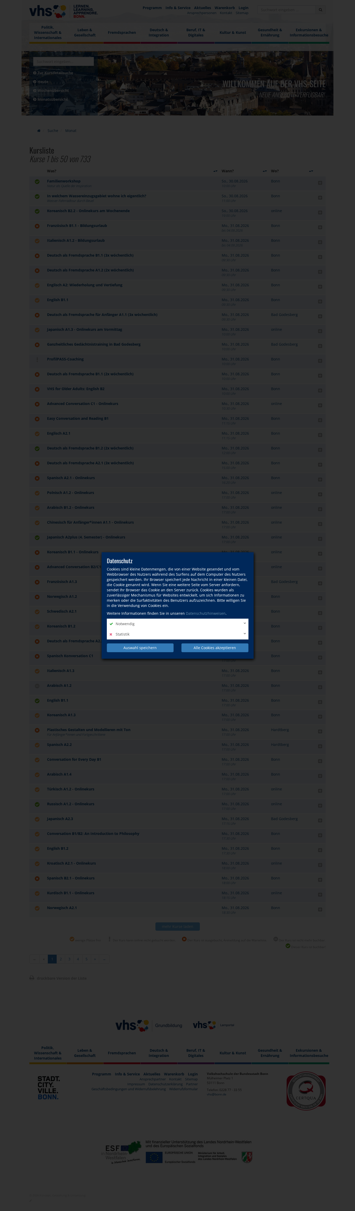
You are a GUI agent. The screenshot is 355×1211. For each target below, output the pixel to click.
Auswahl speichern (140, 647)
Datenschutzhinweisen (206, 613)
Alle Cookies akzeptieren (215, 647)
